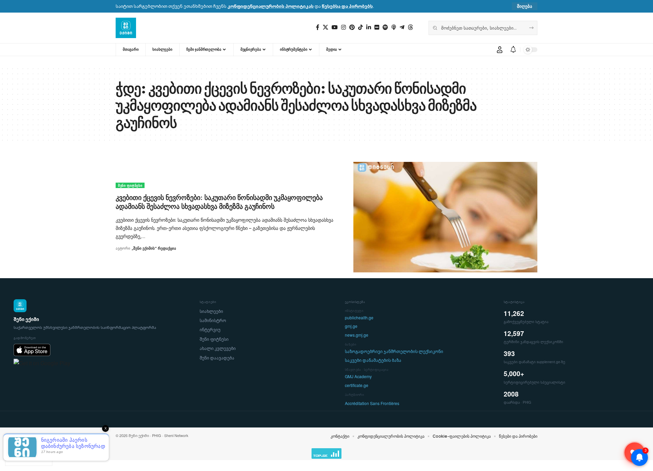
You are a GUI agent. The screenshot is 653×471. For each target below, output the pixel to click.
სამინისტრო (213, 320)
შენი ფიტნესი (130, 185)
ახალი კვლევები (218, 348)
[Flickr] (377, 27)
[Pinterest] (352, 27)
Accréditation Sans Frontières (372, 403)
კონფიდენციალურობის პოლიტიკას (271, 6)
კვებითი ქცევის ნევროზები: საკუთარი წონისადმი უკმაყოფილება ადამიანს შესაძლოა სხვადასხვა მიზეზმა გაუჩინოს (219, 202)
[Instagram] (343, 27)
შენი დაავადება (217, 358)
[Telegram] (402, 27)
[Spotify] (385, 27)
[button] (524, 6)
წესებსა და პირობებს (347, 6)
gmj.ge (351, 326)
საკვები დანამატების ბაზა (373, 360)
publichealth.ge (359, 318)
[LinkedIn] (369, 27)
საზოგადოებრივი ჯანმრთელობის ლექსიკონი (394, 351)
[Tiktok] (360, 27)
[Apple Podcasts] (394, 27)
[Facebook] (317, 27)
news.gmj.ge (356, 335)
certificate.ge (356, 385)
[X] (325, 27)
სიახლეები (211, 311)
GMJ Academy (358, 377)
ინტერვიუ (210, 330)
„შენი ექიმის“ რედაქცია (154, 248)
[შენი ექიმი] (126, 28)
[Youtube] (334, 27)
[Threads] (410, 27)
